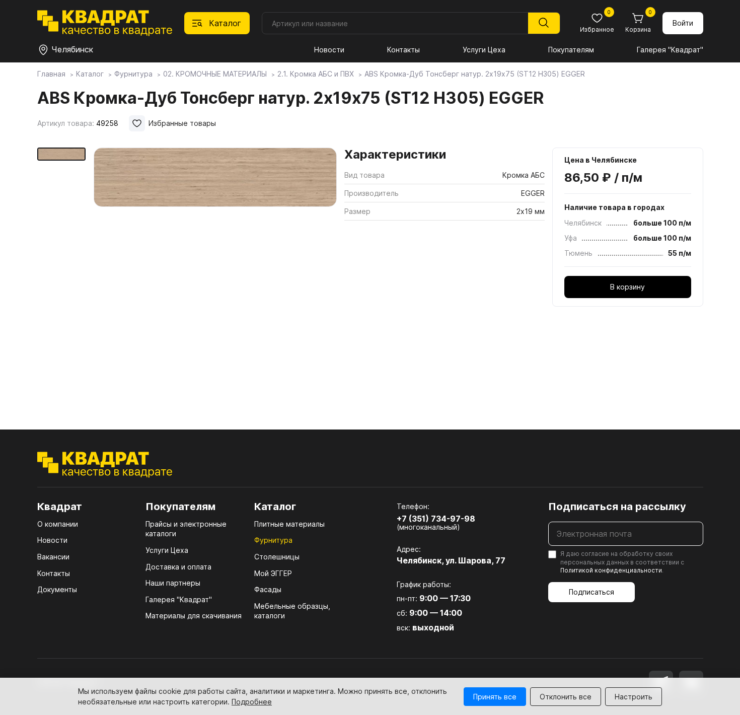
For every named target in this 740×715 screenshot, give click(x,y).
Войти (683, 23)
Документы (57, 589)
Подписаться (591, 592)
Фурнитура (273, 540)
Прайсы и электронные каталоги (186, 529)
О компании (57, 524)
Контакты (403, 49)
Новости (329, 49)
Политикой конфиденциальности (611, 570)
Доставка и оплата (178, 566)
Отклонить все (565, 696)
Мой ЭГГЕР (273, 573)
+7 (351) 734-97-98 (436, 518)
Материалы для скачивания (193, 615)
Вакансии (53, 556)
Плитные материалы (289, 524)
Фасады (267, 589)
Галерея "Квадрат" (670, 49)
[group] (215, 274)
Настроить (633, 696)
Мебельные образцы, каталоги (292, 611)
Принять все (494, 696)
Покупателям (571, 49)
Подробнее (252, 701)
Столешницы (277, 556)
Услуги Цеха (484, 49)
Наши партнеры (172, 583)
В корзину (627, 286)
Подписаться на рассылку (617, 506)
